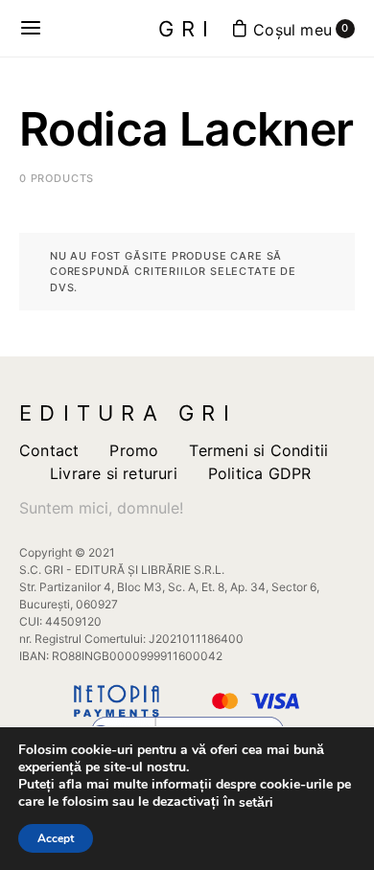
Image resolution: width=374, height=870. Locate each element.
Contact (49, 450)
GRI (187, 28)
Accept (55, 838)
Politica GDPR (260, 473)
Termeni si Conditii (258, 450)
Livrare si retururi (113, 473)
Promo (133, 450)
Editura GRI (128, 413)
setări (256, 803)
